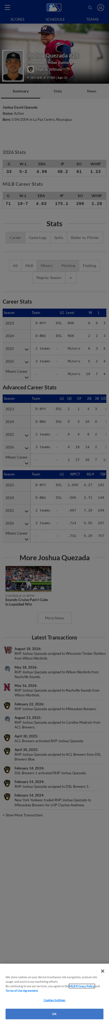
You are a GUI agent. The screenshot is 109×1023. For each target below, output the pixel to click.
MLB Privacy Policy (81, 986)
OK (54, 1014)
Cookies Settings (55, 1000)
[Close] (102, 971)
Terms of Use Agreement (22, 990)
